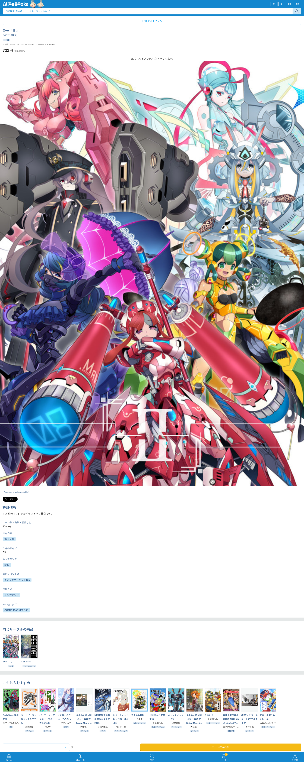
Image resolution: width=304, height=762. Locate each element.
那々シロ (9, 539)
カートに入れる (220, 747)
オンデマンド (11, 595)
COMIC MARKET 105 (16, 610)
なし (6, 565)
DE (297, 4)
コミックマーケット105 (17, 580)
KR (289, 4)
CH (281, 4)
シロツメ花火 (10, 35)
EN (274, 4)
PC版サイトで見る (152, 21)
